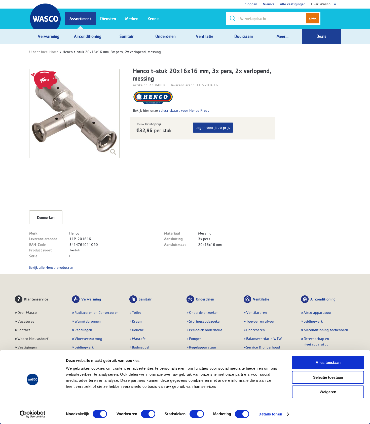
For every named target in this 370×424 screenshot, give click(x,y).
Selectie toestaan (328, 377)
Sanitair (145, 299)
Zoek (312, 18)
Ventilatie (261, 299)
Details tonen (270, 414)
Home (53, 51)
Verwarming (91, 299)
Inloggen (250, 4)
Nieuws (268, 4)
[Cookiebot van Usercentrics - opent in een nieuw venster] (33, 414)
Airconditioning (323, 299)
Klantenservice (36, 299)
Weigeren (328, 392)
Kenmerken (46, 217)
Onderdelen (205, 299)
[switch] (148, 414)
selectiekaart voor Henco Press (184, 110)
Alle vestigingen (293, 4)
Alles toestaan (328, 362)
